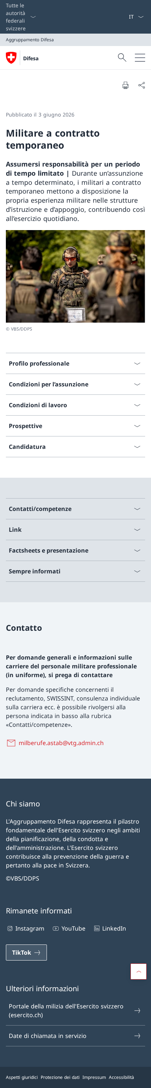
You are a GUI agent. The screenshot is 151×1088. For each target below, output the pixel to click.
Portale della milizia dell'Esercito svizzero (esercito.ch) (66, 1010)
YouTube (73, 928)
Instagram (29, 928)
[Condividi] (141, 85)
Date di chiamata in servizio (47, 1036)
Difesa (30, 58)
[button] (138, 971)
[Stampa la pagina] (125, 85)
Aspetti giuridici (22, 1077)
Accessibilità (121, 1077)
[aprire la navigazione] (140, 57)
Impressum (94, 1077)
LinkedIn (114, 928)
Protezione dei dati (60, 1077)
